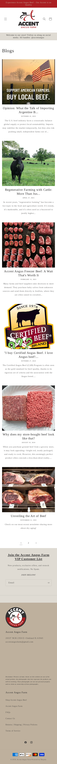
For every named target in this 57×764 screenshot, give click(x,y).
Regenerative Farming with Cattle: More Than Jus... (28, 191)
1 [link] (21, 543)
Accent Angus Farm (14, 706)
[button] (5, 19)
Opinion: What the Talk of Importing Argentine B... (28, 110)
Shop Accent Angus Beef (16, 700)
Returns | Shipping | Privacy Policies (21, 725)
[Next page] (36, 543)
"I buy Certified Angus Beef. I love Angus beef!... (28, 355)
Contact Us (10, 718)
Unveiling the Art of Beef (28, 516)
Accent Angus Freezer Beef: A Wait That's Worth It (28, 273)
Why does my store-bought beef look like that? (28, 436)
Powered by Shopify (39, 759)
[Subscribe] (48, 583)
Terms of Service (13, 731)
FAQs (8, 712)
